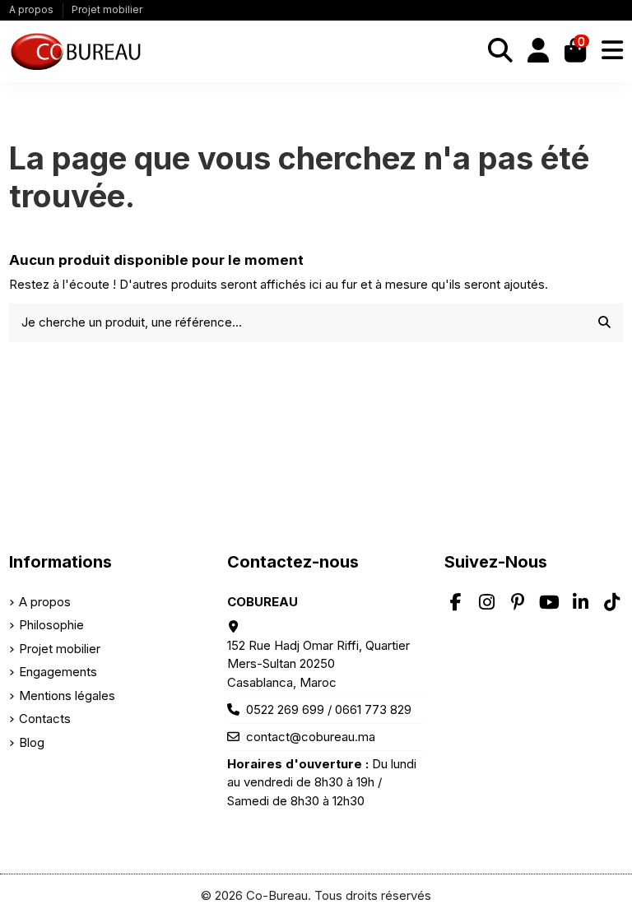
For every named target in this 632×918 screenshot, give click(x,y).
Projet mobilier (107, 9)
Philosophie (51, 625)
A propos (32, 9)
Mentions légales (67, 695)
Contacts (45, 718)
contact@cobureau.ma (310, 736)
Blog (31, 742)
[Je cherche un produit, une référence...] (604, 323)
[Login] (538, 52)
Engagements (58, 671)
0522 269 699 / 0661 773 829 (328, 709)
